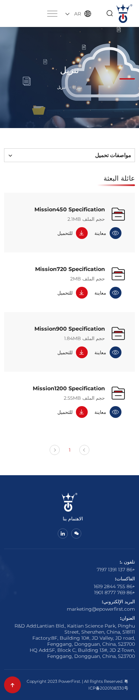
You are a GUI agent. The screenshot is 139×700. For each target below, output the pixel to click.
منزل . (77, 87)
